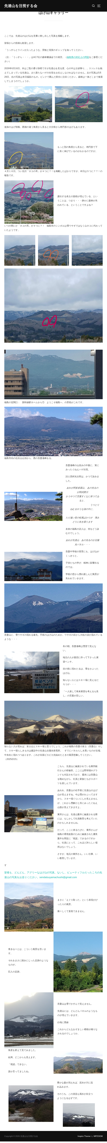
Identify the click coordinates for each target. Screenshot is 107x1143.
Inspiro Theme (84, 1136)
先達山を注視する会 (20, 5)
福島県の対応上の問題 (78, 57)
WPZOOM (98, 1136)
